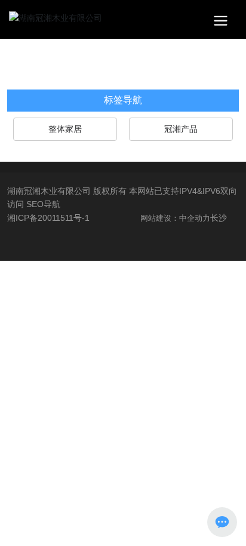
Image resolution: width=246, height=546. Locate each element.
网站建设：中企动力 (175, 218)
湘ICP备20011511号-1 (48, 218)
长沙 (218, 218)
